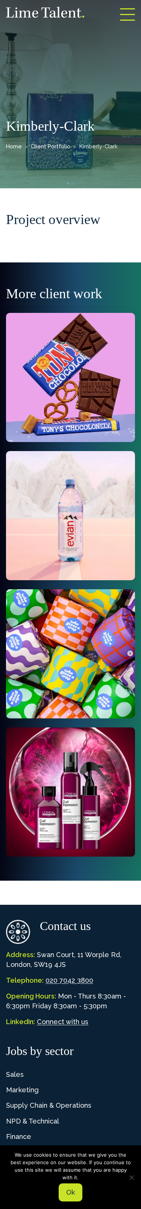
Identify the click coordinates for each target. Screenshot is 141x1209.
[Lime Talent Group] (45, 12)
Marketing (22, 1090)
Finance (18, 1136)
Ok (70, 1192)
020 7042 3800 (69, 980)
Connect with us (62, 1022)
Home (14, 146)
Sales (15, 1074)
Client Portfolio (50, 146)
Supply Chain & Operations (48, 1105)
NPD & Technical (32, 1121)
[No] (131, 1177)
